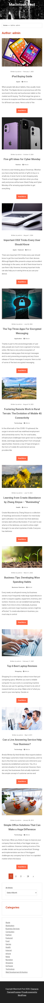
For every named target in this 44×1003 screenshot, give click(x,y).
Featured (21, 250)
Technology (18, 423)
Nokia (8, 957)
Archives (9, 888)
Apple (18, 82)
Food (7, 941)
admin (19, 71)
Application (18, 338)
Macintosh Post (22, 4)
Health (18, 507)
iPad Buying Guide (22, 76)
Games (8, 944)
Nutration (9, 960)
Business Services (18, 587)
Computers (10, 932)
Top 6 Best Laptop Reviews (22, 666)
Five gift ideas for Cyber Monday (22, 159)
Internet (9, 950)
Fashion (18, 164)
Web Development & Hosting (17, 972)
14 (28, 876)
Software (9, 966)
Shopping (18, 671)
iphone (8, 954)
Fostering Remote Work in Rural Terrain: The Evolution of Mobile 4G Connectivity (22, 413)
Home (5, 25)
